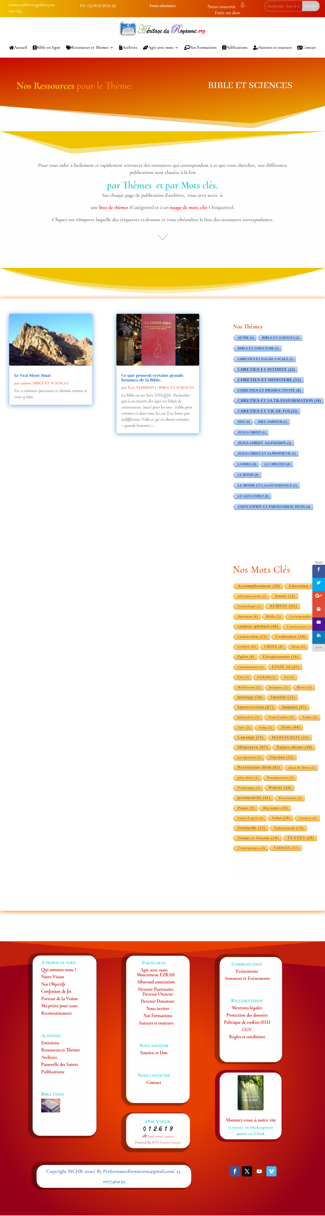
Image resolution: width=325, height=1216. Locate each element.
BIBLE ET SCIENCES (51, 383)
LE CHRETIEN (277, 464)
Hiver (304, 687)
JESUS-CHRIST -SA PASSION (264, 443)
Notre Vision (52, 977)
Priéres (280, 787)
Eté (243, 677)
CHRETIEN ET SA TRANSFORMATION (279, 400)
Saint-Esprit (251, 818)
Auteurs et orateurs (275, 47)
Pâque (246, 808)
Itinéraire (249, 717)
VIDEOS (286, 848)
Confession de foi (56, 991)
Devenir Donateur (157, 1001)
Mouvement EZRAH (156, 975)
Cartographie (303, 616)
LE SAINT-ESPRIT (253, 496)
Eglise (246, 657)
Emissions (50, 1043)
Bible (273, 616)
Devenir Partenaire (155, 989)
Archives (129, 47)
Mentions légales (247, 1008)
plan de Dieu (302, 767)
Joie (244, 727)
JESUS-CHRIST (252, 432)
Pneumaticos (280, 778)
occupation (250, 757)
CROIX (274, 646)
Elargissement (281, 657)
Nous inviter (157, 1008)
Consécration (299, 626)
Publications (237, 47)
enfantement (251, 667)
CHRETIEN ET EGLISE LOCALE (265, 359)
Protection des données (247, 1015)
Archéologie (249, 606)
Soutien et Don (154, 1053)
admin (26, 383)
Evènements (247, 971)
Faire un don (227, 13)
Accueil (20, 47)
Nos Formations (203, 47)
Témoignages (251, 848)
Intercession (256, 707)
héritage (250, 697)
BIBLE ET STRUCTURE (258, 348)
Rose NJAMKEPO (142, 387)
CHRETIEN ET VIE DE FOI (267, 411)
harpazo (278, 687)
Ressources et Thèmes (89, 47)
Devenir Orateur (157, 994)
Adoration (302, 586)
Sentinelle (252, 827)
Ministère (253, 747)
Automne (248, 616)
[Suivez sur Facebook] (235, 1171)
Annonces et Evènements (247, 978)
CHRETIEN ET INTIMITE (266, 369)
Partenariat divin (259, 767)
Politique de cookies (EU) (247, 1022)
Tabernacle (289, 828)
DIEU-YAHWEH (272, 422)
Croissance (290, 636)
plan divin (248, 778)
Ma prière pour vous (59, 1006)
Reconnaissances (56, 1013)
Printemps (249, 788)
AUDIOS (283, 606)
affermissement (252, 596)
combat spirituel (258, 626)
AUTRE (246, 337)
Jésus (290, 727)
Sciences (308, 818)
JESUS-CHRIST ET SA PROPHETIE (267, 453)
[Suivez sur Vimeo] (271, 1171)
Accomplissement (259, 586)
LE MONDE (248, 475)
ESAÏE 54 (285, 666)
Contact (309, 47)
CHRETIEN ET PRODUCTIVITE (269, 390)
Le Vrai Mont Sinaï (32, 375)
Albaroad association (156, 982)
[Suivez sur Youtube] (259, 1171)
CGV (247, 1029)
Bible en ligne (48, 47)
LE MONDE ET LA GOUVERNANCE (267, 485)
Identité (283, 697)
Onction (282, 757)
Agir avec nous (160, 47)
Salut (281, 818)
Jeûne (309, 717)
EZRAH (266, 677)
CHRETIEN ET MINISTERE (269, 379)
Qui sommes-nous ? (58, 969)
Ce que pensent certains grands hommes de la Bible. (152, 378)
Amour (285, 596)
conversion (252, 637)
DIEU (244, 422)
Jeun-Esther (281, 717)
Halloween (249, 687)
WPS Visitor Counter (166, 1142)
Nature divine (294, 747)
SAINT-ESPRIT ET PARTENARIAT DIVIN (274, 507)
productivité (254, 798)
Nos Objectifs (53, 984)
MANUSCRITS (290, 737)
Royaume (275, 808)
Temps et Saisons (258, 838)
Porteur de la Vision (59, 998)
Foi (289, 677)
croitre (247, 646)
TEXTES (300, 838)
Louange (251, 737)
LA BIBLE (247, 464)
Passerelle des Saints (59, 1064)
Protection (290, 798)
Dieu (298, 646)
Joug (265, 727)
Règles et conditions (247, 1037)
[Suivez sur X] (247, 1171)
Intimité (294, 707)
